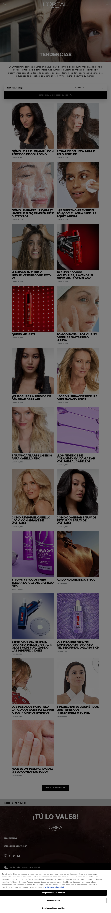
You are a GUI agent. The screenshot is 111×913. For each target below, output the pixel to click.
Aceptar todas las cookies (53, 893)
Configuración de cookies (53, 908)
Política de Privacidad (54, 887)
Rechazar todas (53, 900)
